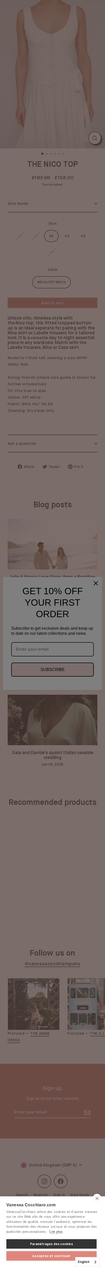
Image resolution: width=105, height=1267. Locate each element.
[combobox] (87, 1262)
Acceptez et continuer (51, 1256)
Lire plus (56, 1232)
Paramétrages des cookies (51, 1244)
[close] (97, 1198)
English (83, 1262)
